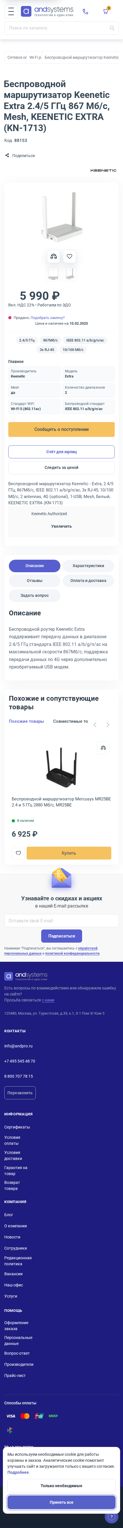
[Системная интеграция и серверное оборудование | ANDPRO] (47, 11)
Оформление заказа (16, 1325)
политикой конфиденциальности (72, 953)
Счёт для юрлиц (61, 451)
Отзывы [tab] (34, 580)
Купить (69, 853)
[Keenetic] (103, 170)
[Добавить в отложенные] (69, 256)
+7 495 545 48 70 (19, 1061)
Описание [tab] (34, 565)
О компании (15, 1226)
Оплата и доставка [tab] (88, 580)
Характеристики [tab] (88, 565)
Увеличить (61, 526)
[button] (11, 11)
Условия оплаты (12, 1140)
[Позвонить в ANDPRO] (85, 11)
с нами (48, 1000)
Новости (12, 1237)
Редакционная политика (18, 1261)
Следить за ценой (61, 467)
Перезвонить (20, 1093)
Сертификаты (17, 1127)
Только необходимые (61, 1485)
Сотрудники (15, 1248)
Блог (8, 1214)
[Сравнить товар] (53, 256)
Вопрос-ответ (17, 1353)
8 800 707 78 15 (18, 1076)
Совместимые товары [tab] (76, 721)
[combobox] (61, 28)
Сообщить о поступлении (61, 429)
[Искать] (112, 28)
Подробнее (18, 1472)
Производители (18, 1364)
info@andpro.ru (18, 1046)
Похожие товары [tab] (26, 721)
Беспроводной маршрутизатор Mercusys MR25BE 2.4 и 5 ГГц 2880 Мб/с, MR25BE (61, 802)
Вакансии (13, 1274)
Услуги (10, 1296)
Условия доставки (13, 1155)
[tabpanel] (61, 642)
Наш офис (13, 1285)
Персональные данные (18, 1340)
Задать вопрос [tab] (35, 595)
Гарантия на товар (15, 1170)
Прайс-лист (15, 1375)
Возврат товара (12, 1185)
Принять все (62, 1502)
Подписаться (61, 936)
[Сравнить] (103, 747)
